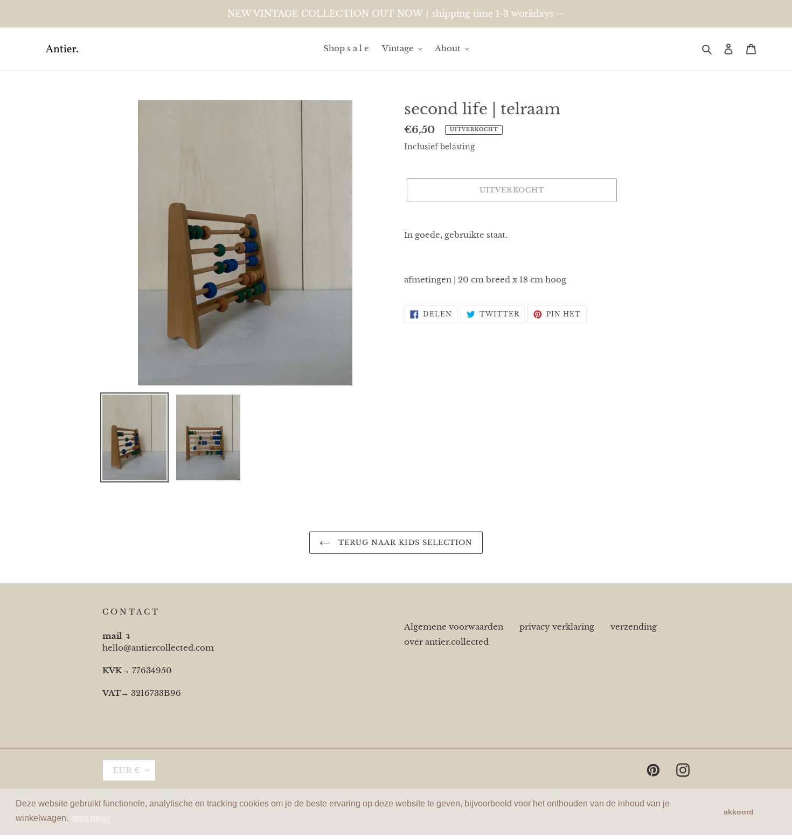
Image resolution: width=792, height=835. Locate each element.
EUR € (126, 770)
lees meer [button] (91, 818)
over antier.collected (446, 642)
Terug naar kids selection (404, 542)
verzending (633, 627)
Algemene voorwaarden (453, 627)
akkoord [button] (739, 812)
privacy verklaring (556, 627)
